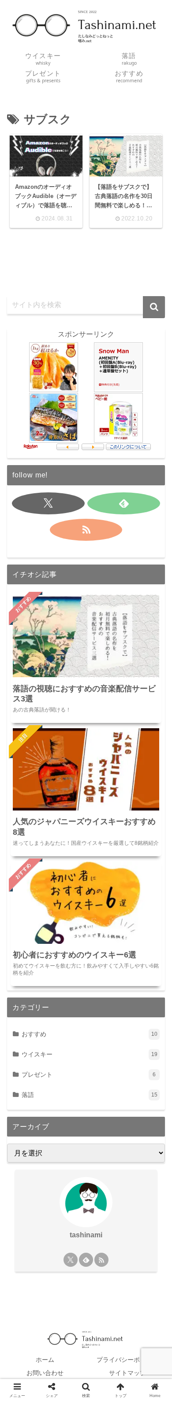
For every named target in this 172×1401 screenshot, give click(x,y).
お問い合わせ (45, 1372)
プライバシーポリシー (127, 1359)
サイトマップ (127, 1372)
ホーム (45, 1359)
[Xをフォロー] (48, 503)
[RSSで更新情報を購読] (86, 530)
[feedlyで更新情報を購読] (123, 503)
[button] (154, 307)
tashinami (86, 1235)
